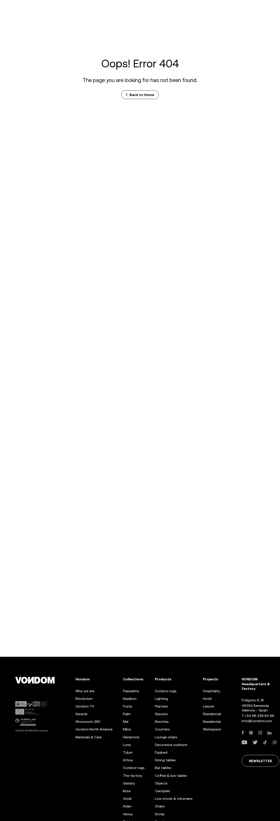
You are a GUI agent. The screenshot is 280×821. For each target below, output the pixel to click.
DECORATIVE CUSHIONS (171, 745)
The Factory (132, 775)
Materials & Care (88, 737)
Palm (127, 714)
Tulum (128, 752)
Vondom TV (84, 706)
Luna (127, 745)
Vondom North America (93, 729)
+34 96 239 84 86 (259, 716)
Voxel (127, 798)
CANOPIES (162, 791)
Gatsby (129, 783)
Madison (129, 698)
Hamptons (131, 737)
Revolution (84, 698)
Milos (127, 729)
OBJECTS (161, 783)
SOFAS (159, 814)
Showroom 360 (87, 721)
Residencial (212, 714)
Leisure (208, 706)
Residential (211, 721)
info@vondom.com (257, 721)
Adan (127, 806)
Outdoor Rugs (134, 768)
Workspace (212, 729)
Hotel (207, 698)
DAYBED (161, 752)
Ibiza (126, 791)
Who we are (84, 691)
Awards (81, 714)
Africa (128, 760)
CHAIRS (160, 806)
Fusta (127, 706)
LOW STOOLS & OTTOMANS (173, 798)
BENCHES (162, 721)
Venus (128, 814)
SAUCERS (161, 714)
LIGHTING (161, 698)
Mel (125, 721)
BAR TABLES (163, 768)
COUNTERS (162, 729)
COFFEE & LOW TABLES (171, 775)
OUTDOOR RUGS (166, 691)
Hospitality (211, 691)
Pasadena (131, 691)
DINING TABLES (165, 760)
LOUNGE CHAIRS (166, 737)
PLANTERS (161, 706)
